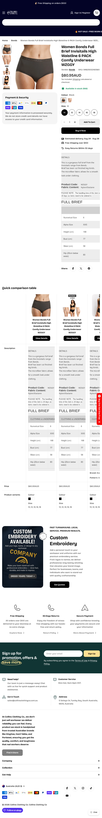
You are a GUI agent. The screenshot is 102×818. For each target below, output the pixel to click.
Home (5, 40)
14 (79, 112)
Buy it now (80, 130)
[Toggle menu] (3, 12)
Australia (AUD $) (14, 786)
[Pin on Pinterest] (89, 268)
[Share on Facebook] (73, 268)
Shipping (76, 79)
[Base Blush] (70, 100)
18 (94, 112)
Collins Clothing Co (19, 804)
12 (72, 112)
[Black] (63, 100)
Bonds (14, 40)
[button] (99, 409)
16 (87, 112)
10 (64, 112)
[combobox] (51, 22)
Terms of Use (81, 660)
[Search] (96, 22)
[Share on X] (81, 268)
